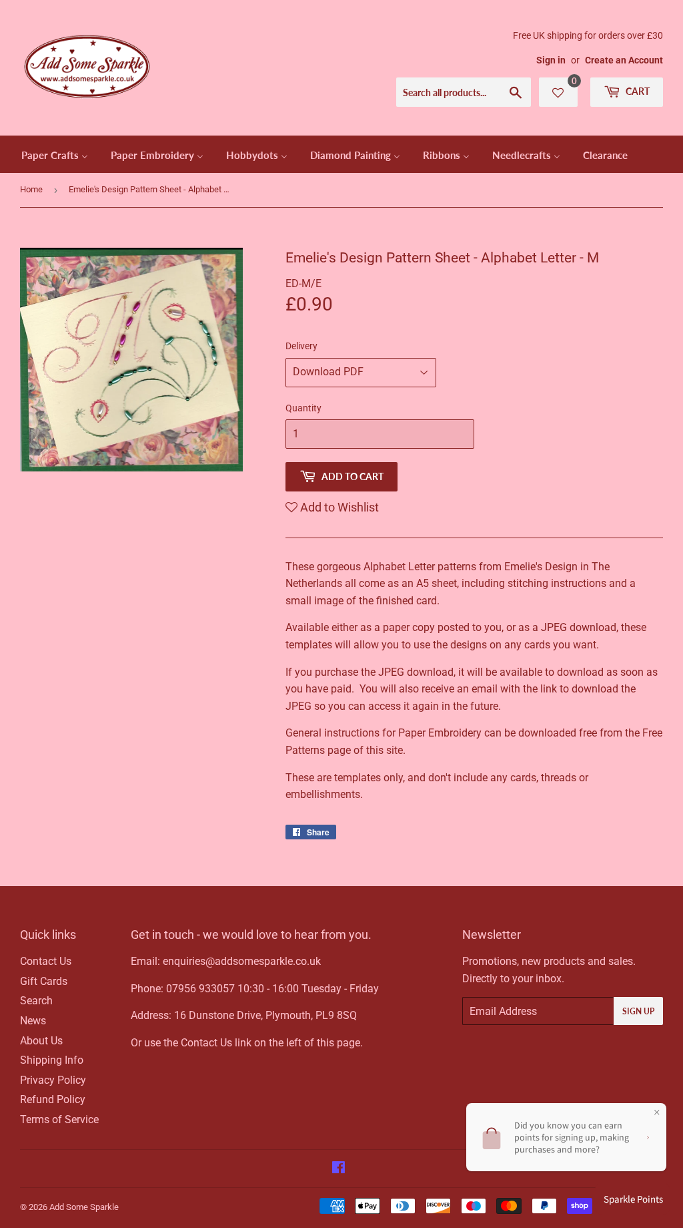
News (33, 1020)
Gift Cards (43, 981)
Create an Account (624, 60)
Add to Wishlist (338, 507)
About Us (41, 1040)
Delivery (301, 346)
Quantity (303, 408)
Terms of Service (59, 1119)
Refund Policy (52, 1099)
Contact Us (45, 961)
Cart (637, 91)
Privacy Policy (53, 1080)
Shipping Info (51, 1060)
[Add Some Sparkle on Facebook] (338, 1169)
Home (31, 189)
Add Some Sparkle (84, 1207)
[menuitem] (54, 154)
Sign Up (638, 1011)
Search (36, 1000)
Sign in (551, 60)
